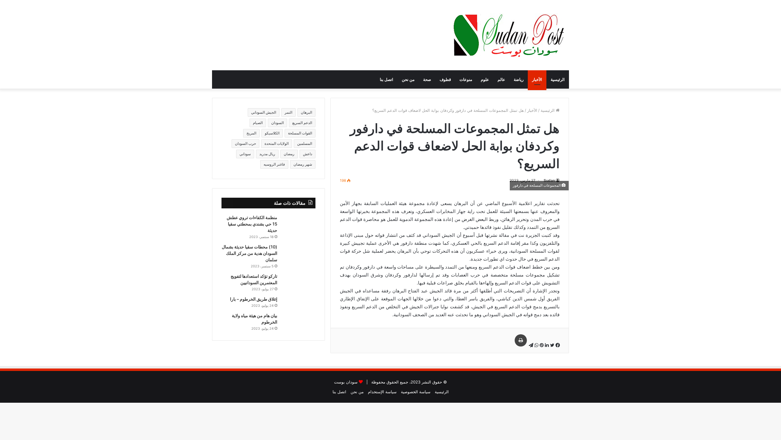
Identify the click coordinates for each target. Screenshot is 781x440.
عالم (501, 79)
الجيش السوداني (263, 112)
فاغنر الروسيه (274, 164)
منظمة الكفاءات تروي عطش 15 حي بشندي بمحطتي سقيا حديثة (252, 224)
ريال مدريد (267, 154)
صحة (427, 79)
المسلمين (304, 143)
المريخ (251, 133)
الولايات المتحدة (277, 143)
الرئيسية (558, 79)
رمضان (289, 154)
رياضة (519, 79)
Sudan (549, 180)
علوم (485, 79)
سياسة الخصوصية (415, 391)
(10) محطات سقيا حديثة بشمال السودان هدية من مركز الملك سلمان (249, 253)
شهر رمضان (302, 164)
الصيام (258, 122)
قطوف (445, 79)
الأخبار (537, 79)
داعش (307, 154)
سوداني (245, 154)
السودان (277, 122)
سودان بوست (346, 382)
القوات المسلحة (300, 133)
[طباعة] (521, 340)
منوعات (465, 79)
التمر (288, 112)
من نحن (408, 79)
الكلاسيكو (272, 133)
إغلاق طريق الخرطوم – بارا (253, 299)
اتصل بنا (386, 79)
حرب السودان (245, 143)
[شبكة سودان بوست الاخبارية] (510, 35)
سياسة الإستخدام (382, 391)
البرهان (306, 112)
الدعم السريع (302, 122)
